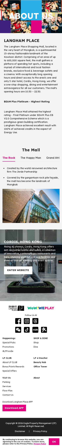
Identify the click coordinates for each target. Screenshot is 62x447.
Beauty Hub (40, 362)
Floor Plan (7, 390)
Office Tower (40, 366)
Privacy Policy (40, 431)
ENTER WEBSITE (18, 270)
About (37, 378)
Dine (36, 347)
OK (54, 441)
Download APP (14, 407)
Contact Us (7, 395)
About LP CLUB (9, 362)
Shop (36, 342)
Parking (6, 382)
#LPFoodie (7, 351)
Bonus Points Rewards (13, 366)
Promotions (8, 347)
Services (6, 386)
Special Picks (8, 342)
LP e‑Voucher (41, 358)
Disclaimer (20, 431)
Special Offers (9, 371)
